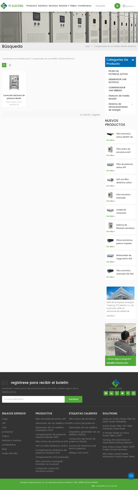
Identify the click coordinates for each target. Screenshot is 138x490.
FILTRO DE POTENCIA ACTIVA (118, 72)
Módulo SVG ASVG (78, 453)
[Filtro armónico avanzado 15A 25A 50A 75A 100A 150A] (110, 271)
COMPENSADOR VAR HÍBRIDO (117, 89)
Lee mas (110, 315)
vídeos (5, 436)
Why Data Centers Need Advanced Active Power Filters (119, 455)
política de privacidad (88, 482)
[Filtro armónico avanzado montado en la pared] (110, 195)
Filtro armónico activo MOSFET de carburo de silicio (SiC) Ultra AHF (124, 135)
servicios (53, 6)
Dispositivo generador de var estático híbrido (84, 433)
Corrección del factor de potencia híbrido (14, 97)
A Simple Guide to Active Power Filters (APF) (116, 434)
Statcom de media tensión (119, 97)
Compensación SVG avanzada (52, 457)
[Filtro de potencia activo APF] (110, 165)
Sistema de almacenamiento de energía (118, 107)
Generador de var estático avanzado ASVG (50, 429)
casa (87, 46)
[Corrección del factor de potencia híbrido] (14, 82)
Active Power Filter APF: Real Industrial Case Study (117, 427)
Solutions (43, 6)
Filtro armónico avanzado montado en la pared (123, 196)
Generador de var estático (83, 427)
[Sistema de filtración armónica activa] (110, 225)
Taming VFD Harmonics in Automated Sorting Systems (117, 441)
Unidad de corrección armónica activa (124, 211)
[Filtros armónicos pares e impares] (110, 241)
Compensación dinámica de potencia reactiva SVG (51, 451)
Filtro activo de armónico (82, 419)
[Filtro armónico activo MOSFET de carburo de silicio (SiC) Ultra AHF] (110, 134)
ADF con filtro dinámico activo (124, 181)
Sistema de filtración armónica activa (125, 226)
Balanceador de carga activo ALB (124, 257)
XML (75, 482)
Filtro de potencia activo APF (124, 166)
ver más (109, 140)
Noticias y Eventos (11, 440)
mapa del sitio (10, 453)
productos (31, 6)
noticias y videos (68, 6)
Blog (4, 449)
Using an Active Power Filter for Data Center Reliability (119, 420)
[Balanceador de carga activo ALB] (110, 256)
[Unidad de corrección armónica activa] (110, 210)
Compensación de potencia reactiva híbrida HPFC (51, 436)
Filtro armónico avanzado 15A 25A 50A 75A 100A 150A (125, 272)
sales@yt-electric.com (117, 362)
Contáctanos (84, 6)
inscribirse (73, 399)
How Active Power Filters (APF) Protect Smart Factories (119, 448)
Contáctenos (9, 445)
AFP (4, 423)
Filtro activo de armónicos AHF (123, 150)
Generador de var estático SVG (52, 423)
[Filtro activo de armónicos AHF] (110, 149)
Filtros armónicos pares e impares (124, 242)
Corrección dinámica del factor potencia (82, 447)
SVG (4, 427)
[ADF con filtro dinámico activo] (110, 180)
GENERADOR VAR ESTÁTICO (117, 81)
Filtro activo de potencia (82, 423)
